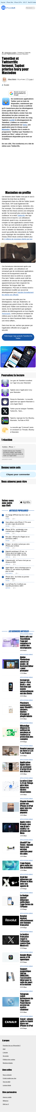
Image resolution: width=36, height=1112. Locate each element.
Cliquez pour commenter (18, 474)
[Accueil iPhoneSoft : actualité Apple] (2, 52)
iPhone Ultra (10, 2)
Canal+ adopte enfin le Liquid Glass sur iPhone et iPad (26, 1022)
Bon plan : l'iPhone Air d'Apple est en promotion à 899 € (18, 537)
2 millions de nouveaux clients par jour (18, 239)
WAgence (5, 1100)
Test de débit (6, 1082)
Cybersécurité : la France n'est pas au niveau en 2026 (18, 561)
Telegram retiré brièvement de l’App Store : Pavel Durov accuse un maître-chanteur (26, 1002)
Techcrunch (6, 314)
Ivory (25, 125)
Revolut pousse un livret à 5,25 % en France (27, 750)
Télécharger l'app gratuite (18, 337)
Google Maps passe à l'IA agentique (25, 957)
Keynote (3, 2)
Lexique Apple (7, 1085)
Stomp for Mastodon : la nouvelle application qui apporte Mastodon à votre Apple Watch (22, 401)
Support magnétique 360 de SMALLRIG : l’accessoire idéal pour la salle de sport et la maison (26, 977)
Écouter (6, 85)
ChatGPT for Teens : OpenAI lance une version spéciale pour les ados (26, 848)
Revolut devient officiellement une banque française (26, 920)
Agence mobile (7, 1097)
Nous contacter (7, 1075)
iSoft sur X (6, 1104)
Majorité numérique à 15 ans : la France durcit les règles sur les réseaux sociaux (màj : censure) (16, 553)
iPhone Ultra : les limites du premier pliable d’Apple (17, 578)
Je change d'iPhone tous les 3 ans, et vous (18, 516)
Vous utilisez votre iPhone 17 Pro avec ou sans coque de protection (18, 523)
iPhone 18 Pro (18, 2)
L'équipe (5, 1052)
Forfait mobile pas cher (9, 1078)
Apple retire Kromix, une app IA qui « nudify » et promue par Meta (25, 827)
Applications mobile (10, 52)
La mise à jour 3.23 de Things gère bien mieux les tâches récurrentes (26, 786)
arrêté (12, 120)
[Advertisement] (18, 29)
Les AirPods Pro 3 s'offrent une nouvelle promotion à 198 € (16, 585)
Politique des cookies (9, 1059)
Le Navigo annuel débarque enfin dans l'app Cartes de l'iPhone (26, 901)
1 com (31, 79)
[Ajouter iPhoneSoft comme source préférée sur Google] (18, 93)
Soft (10, 8)
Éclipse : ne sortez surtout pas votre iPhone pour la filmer (17, 545)
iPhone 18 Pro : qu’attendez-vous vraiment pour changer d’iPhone (16, 530)
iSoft (4, 1049)
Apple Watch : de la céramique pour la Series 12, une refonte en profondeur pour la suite (18, 569)
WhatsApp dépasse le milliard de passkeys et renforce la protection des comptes (26, 732)
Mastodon (6, 129)
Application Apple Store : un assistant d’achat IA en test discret (25, 766)
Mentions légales (8, 1063)
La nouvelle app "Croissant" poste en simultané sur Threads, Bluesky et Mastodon (22, 429)
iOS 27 (25, 2)
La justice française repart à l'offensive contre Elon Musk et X (25, 940)
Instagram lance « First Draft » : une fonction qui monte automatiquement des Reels (26, 686)
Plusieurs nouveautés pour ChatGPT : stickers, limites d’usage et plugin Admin (26, 709)
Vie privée (6, 1056)
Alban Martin (12, 79)
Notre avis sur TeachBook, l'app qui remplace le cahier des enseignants (26, 642)
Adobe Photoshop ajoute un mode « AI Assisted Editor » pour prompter (26, 664)
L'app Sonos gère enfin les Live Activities (26, 865)
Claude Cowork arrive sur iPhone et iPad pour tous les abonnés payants (27, 807)
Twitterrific (21, 215)
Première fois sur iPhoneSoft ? (12, 1045)
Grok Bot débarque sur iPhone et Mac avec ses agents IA (26, 881)
